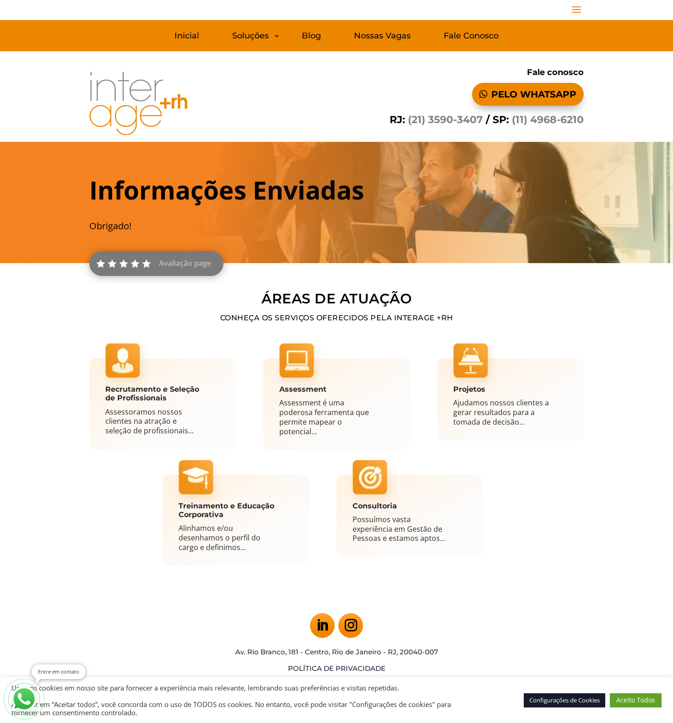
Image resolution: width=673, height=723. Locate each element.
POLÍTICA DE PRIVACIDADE (336, 668)
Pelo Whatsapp (533, 94)
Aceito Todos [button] (635, 700)
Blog (311, 36)
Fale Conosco (471, 36)
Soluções (250, 36)
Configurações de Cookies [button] (564, 700)
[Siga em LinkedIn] (322, 625)
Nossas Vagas (382, 36)
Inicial (186, 36)
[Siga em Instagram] (350, 625)
